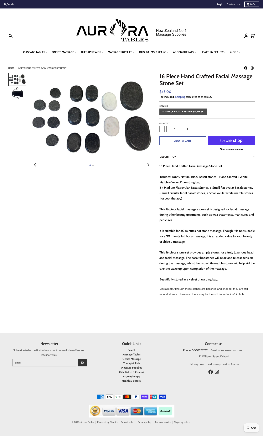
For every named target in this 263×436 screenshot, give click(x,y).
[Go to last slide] (35, 164)
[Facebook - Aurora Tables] (245, 68)
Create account (234, 4)
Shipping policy (182, 422)
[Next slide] (148, 164)
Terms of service (163, 422)
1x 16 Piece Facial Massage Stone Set (183, 111)
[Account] (246, 36)
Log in (220, 4)
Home (11, 68)
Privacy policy (145, 422)
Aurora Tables (87, 422)
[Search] (10, 36)
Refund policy (128, 422)
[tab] (90, 165)
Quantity (164, 123)
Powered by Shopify (107, 422)
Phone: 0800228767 (195, 350)
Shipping (180, 96)
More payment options (231, 148)
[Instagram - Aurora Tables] (252, 68)
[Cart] (252, 36)
